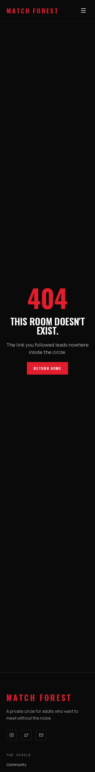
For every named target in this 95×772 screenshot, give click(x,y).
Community (16, 764)
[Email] (41, 735)
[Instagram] (11, 735)
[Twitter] (26, 735)
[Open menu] (83, 10)
